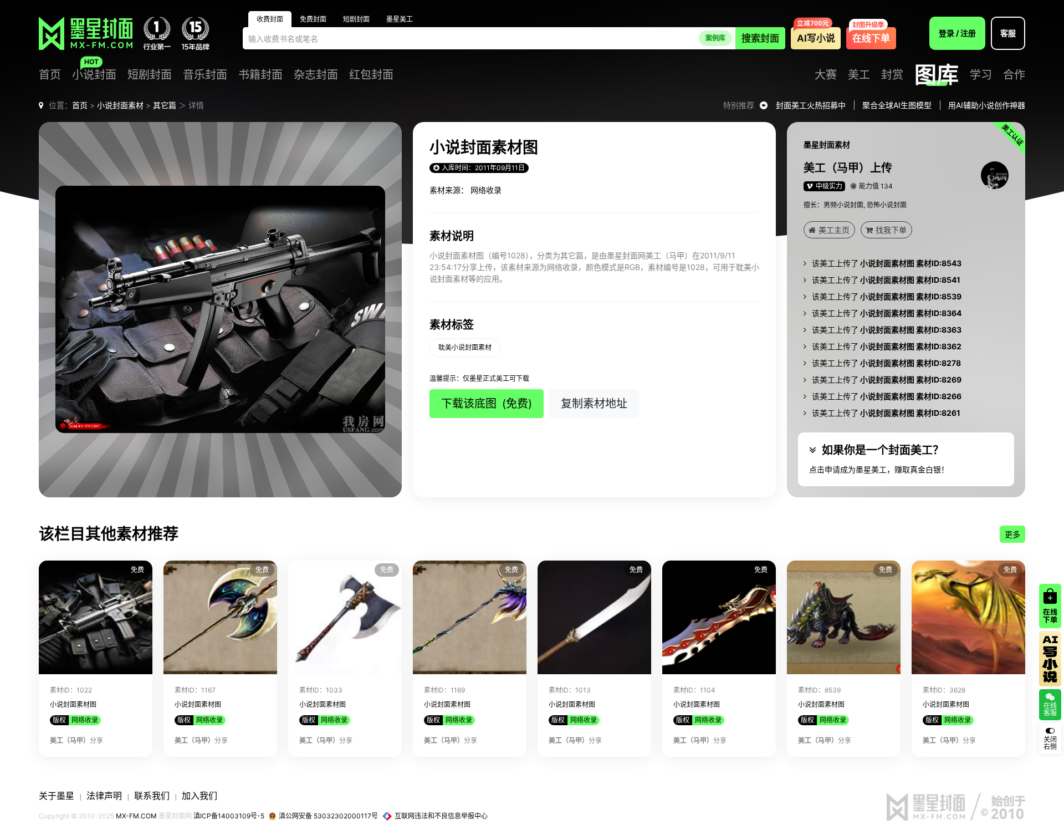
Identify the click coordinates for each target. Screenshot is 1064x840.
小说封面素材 (120, 105)
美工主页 (834, 230)
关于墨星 (56, 795)
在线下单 (871, 38)
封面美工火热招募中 (811, 105)
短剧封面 (149, 75)
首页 (50, 75)
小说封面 (94, 75)
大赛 (826, 75)
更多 (1012, 534)
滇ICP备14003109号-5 (228, 816)
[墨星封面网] (85, 33)
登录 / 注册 (957, 33)
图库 (936, 75)
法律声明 (104, 795)
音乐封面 (205, 75)
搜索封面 (760, 38)
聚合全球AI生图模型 (897, 105)
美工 (859, 75)
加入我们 (199, 795)
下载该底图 (486, 403)
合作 (1014, 75)
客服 (1008, 33)
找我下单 (891, 230)
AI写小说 (816, 38)
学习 (981, 75)
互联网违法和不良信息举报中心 (441, 816)
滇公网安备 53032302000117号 (328, 816)
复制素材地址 (594, 403)
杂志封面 (316, 75)
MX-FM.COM (136, 816)
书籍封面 (260, 75)
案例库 (715, 38)
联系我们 (152, 795)
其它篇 (164, 105)
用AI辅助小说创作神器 (986, 105)
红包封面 (371, 75)
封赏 (892, 75)
